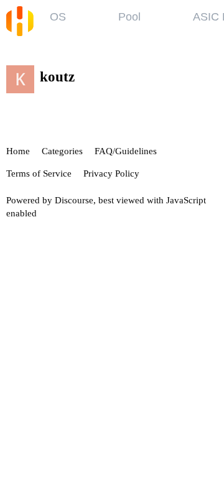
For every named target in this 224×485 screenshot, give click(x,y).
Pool (129, 17)
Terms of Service (39, 173)
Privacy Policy (111, 173)
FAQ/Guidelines (126, 151)
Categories (62, 151)
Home (18, 151)
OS (58, 17)
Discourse (74, 200)
